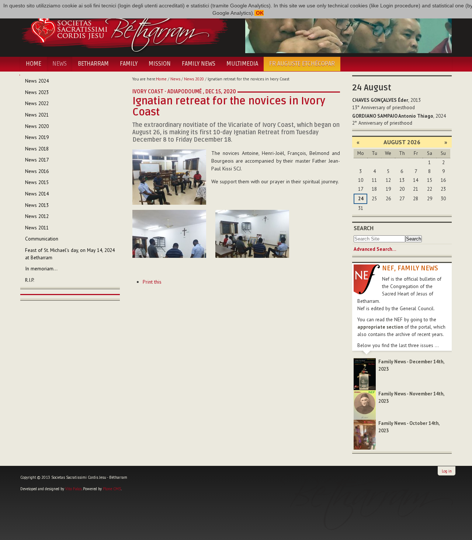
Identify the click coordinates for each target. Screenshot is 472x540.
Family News (198, 64)
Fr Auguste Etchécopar (302, 64)
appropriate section (380, 327)
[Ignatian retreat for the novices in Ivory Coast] (169, 176)
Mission (160, 64)
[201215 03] (252, 234)
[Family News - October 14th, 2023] (365, 434)
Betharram (93, 64)
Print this (152, 281)
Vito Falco (73, 488)
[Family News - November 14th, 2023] (365, 404)
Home (33, 64)
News (59, 64)
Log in (447, 471)
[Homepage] (124, 28)
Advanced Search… (375, 249)
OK (259, 13)
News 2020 (194, 79)
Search (364, 228)
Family (129, 64)
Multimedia (242, 64)
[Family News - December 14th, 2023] (365, 374)
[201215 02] (169, 234)
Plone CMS (112, 488)
